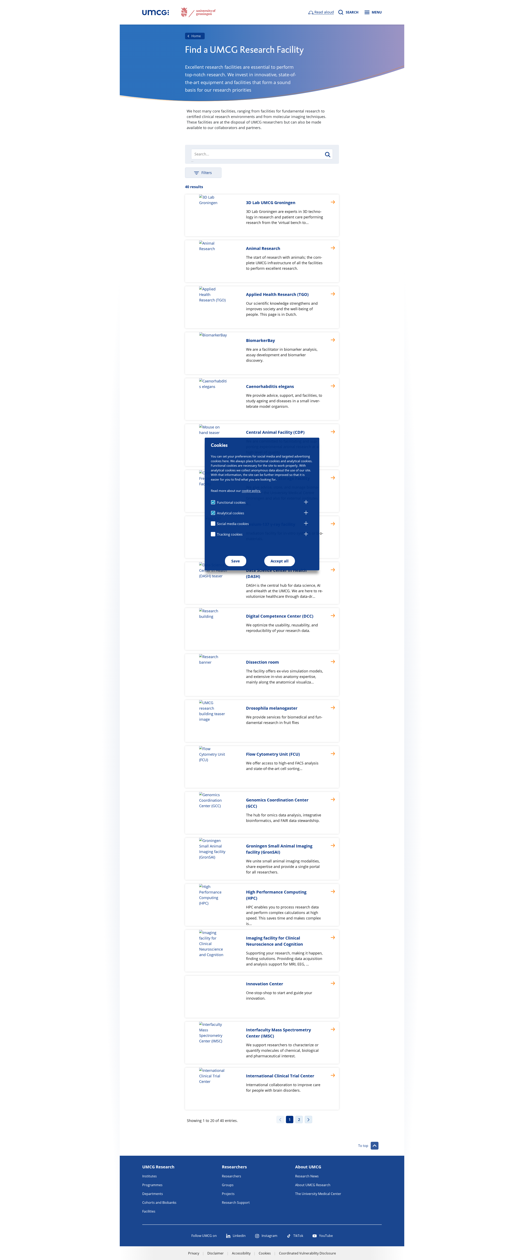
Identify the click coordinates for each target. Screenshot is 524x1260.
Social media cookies (233, 524)
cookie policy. (251, 491)
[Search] (327, 154)
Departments (152, 1193)
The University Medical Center (318, 1193)
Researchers (231, 1176)
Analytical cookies (230, 513)
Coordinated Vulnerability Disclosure (307, 1253)
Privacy (193, 1253)
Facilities (148, 1211)
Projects (228, 1193)
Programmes (152, 1185)
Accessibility (241, 1253)
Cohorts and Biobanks (159, 1202)
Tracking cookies (230, 534)
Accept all (280, 561)
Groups (228, 1185)
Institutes (149, 1176)
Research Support (236, 1202)
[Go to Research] (155, 12)
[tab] (306, 503)
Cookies (265, 1253)
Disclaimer (215, 1253)
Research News (307, 1176)
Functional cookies (231, 502)
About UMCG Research (312, 1185)
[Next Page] (308, 1119)
